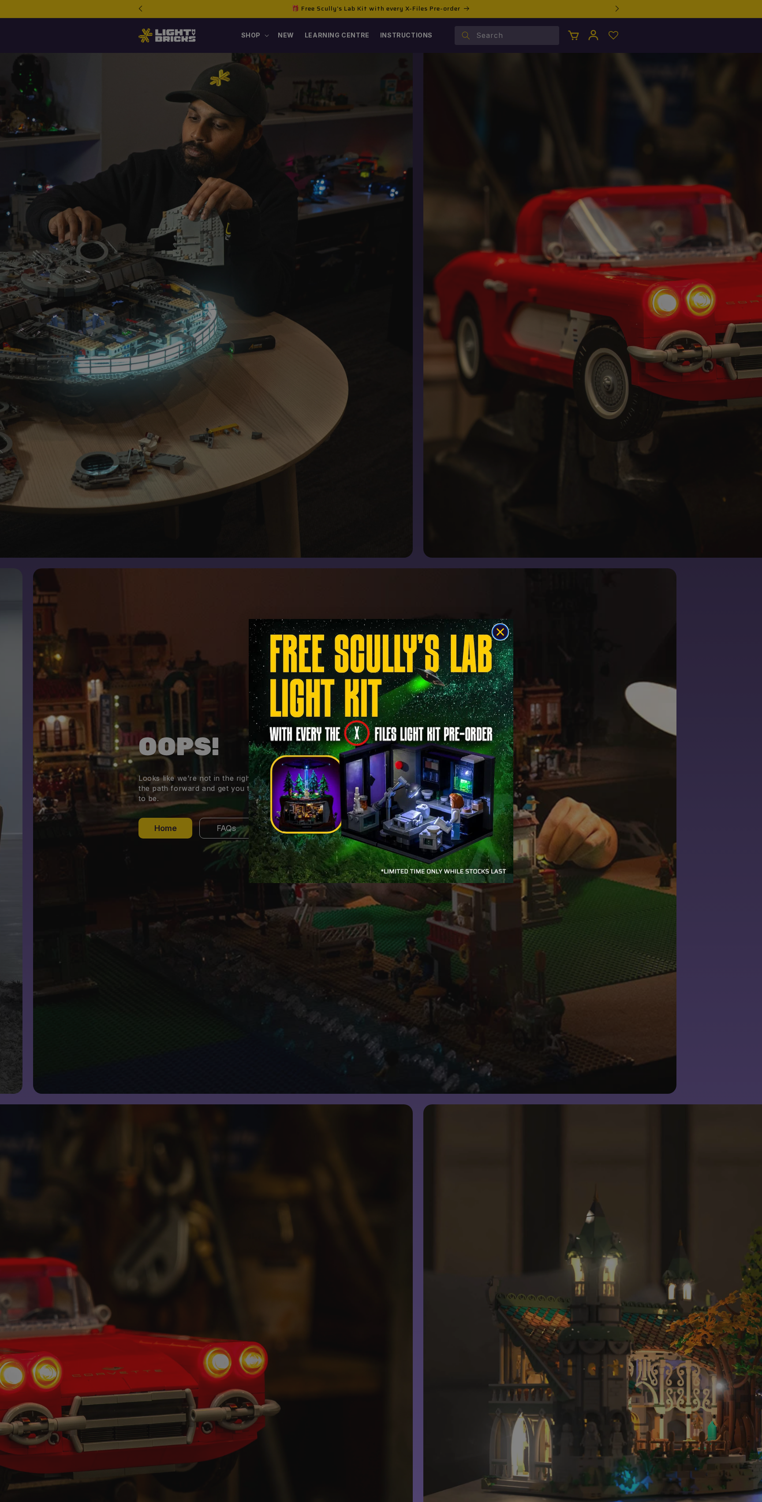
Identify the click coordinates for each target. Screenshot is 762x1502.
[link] (381, 751)
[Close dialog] (500, 632)
